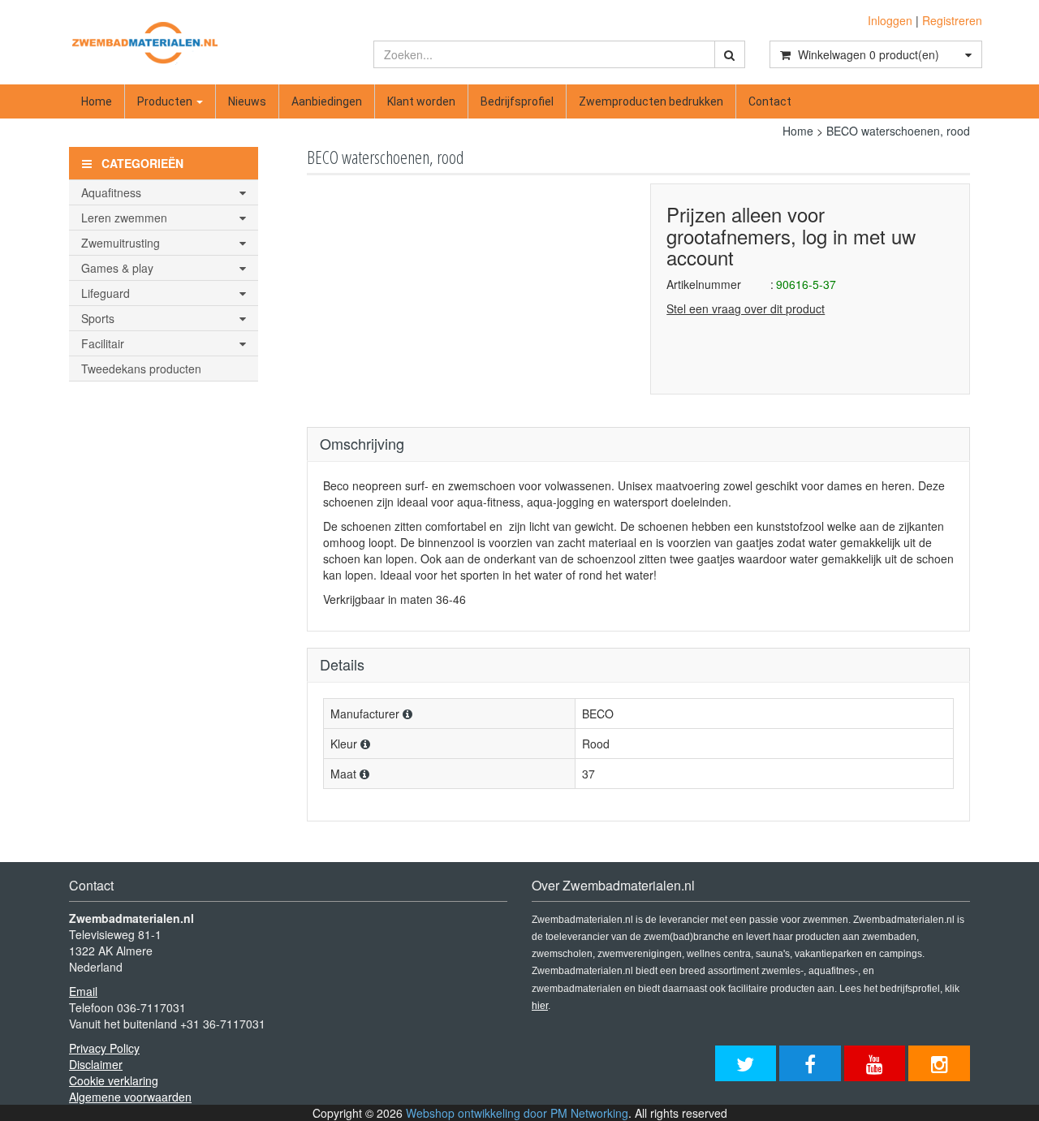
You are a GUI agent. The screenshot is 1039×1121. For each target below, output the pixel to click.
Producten (166, 101)
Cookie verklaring (113, 1080)
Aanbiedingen (326, 101)
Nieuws (247, 101)
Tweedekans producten (141, 368)
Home (96, 101)
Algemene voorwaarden (130, 1097)
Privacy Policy (104, 1048)
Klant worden (421, 101)
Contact (769, 101)
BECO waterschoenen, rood (898, 131)
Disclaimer (96, 1064)
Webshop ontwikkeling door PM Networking (517, 1113)
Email (83, 991)
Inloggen (890, 20)
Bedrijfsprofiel (517, 101)
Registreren (952, 20)
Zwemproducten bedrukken (651, 101)
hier (540, 1005)
